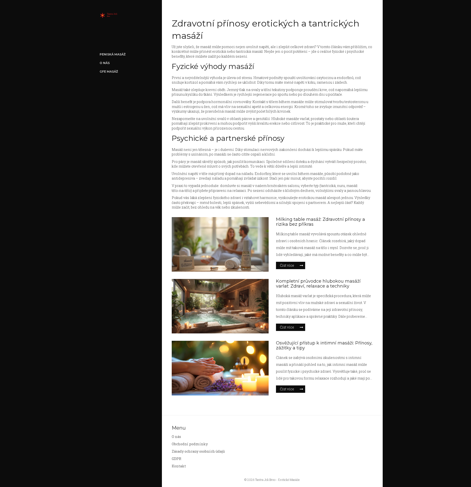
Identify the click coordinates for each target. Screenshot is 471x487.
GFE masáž (109, 71)
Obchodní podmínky (190, 444)
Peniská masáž (113, 54)
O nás (105, 63)
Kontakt (179, 466)
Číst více (287, 265)
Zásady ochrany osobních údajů (198, 451)
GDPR (176, 458)
